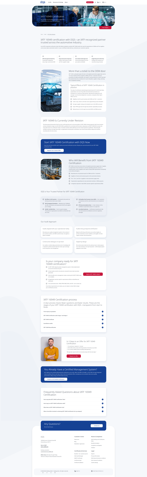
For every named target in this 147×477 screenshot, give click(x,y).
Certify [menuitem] (49, 2)
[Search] (95, 2)
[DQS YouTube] (55, 473)
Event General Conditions (96, 460)
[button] (99, 2)
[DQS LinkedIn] (51, 473)
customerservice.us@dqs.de (47, 451)
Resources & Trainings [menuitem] (58, 2)
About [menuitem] (66, 2)
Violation (93, 447)
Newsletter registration (79, 443)
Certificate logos (77, 460)
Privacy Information (95, 456)
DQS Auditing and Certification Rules (98, 440)
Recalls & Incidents (95, 443)
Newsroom (76, 439)
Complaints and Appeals (96, 445)
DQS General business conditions (98, 458)
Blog (75, 441)
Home (42, 34)
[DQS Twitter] (43, 473)
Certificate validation (78, 462)
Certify (45, 34)
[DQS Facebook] (47, 473)
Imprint (92, 453)
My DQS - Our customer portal (81, 453)
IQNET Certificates (78, 458)
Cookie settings (94, 462)
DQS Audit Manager (78, 456)
